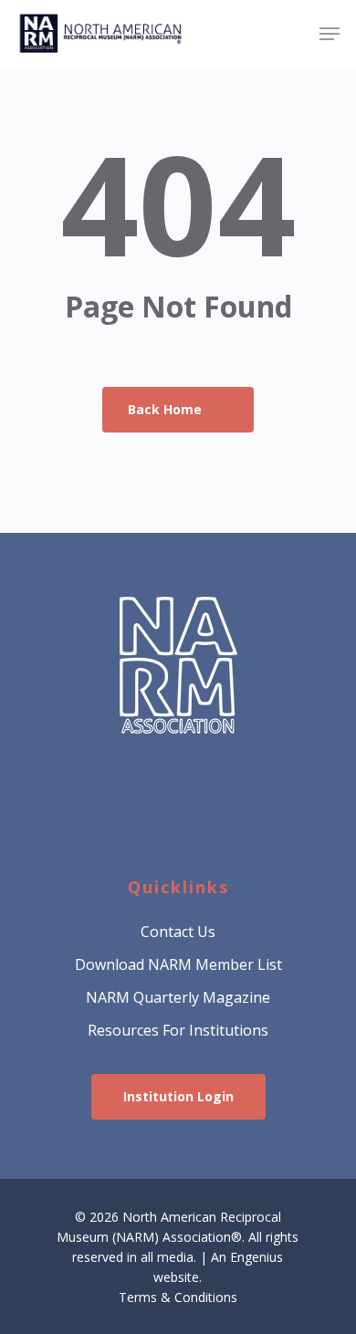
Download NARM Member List (178, 964)
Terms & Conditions (178, 1297)
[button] (329, 34)
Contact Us (178, 932)
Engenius (256, 1257)
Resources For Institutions (178, 1030)
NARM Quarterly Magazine (178, 997)
